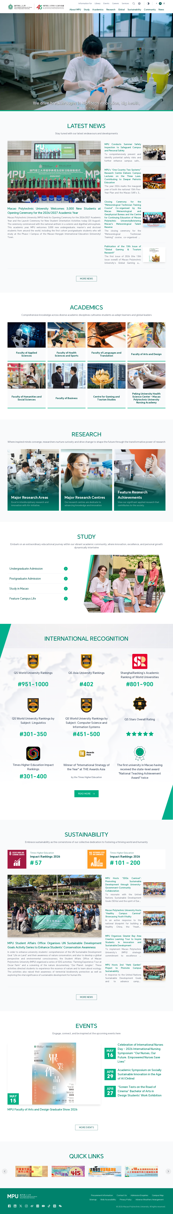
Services (125, 3)
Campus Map (158, 1195)
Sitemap (93, 1200)
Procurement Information (102, 1195)
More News (86, 278)
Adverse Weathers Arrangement (150, 1200)
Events (106, 3)
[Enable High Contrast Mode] (148, 3)
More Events (86, 1127)
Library (98, 3)
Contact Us (122, 1195)
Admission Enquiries (139, 1195)
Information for (85, 3)
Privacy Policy (126, 1200)
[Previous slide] (5, 1171)
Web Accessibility (108, 1200)
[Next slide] (168, 1171)
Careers (115, 3)
